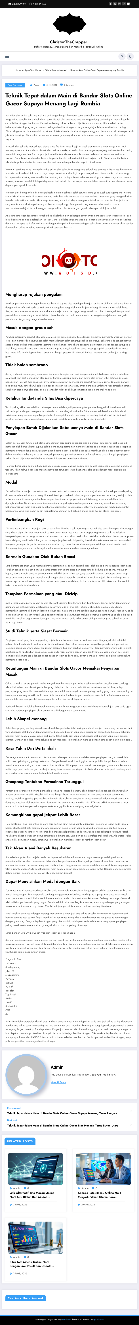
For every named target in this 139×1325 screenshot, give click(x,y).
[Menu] (7, 56)
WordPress (66, 1319)
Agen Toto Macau (15, 85)
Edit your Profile (101, 1074)
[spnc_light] (130, 56)
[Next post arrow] (131, 1125)
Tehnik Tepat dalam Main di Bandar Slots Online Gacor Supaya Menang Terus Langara (62, 1113)
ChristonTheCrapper (68, 42)
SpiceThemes (98, 1319)
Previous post (14, 1108)
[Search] (122, 56)
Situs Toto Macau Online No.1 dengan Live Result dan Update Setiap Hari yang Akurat (30, 1264)
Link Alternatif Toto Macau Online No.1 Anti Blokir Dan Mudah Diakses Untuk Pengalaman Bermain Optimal (32, 1195)
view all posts (58, 1082)
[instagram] (124, 3)
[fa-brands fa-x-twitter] (115, 3)
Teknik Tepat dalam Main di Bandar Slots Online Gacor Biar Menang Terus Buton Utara (62, 1126)
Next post (12, 1120)
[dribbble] (119, 3)
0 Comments (69, 85)
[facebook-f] (110, 3)
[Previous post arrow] (131, 1111)
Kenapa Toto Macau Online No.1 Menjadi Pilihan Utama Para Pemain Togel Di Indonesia (99, 1195)
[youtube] (128, 3)
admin (36, 85)
